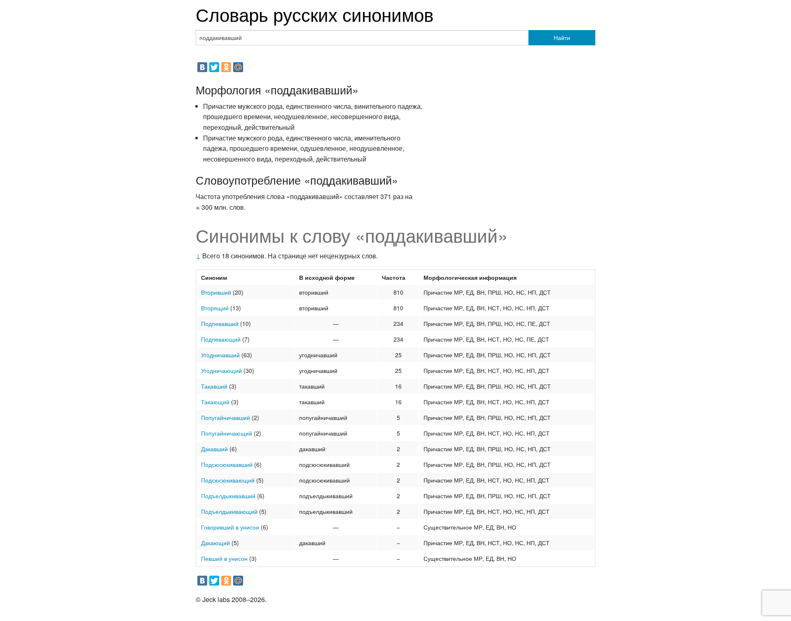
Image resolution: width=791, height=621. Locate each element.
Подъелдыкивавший (228, 496)
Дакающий (215, 543)
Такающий (215, 402)
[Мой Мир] (238, 67)
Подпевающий (221, 339)
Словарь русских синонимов (314, 14)
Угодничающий (221, 370)
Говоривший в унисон (230, 527)
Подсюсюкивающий (228, 480)
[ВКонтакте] (202, 67)
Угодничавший (220, 355)
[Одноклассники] (226, 67)
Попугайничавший (225, 417)
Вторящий (215, 308)
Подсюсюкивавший (227, 464)
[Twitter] (214, 67)
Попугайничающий (226, 433)
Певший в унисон (224, 558)
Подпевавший (220, 323)
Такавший (214, 386)
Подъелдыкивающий (229, 511)
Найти (562, 37)
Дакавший (214, 449)
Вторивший (216, 292)
